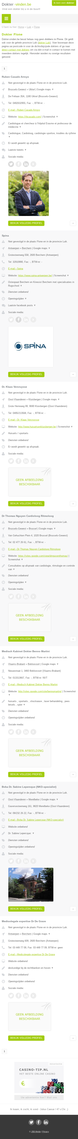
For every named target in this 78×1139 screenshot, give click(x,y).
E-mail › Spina (15, 268)
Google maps (45, 89)
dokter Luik (44, 42)
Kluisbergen (34, 399)
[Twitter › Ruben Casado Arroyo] (11, 164)
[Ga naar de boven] (73, 223)
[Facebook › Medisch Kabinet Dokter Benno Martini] (18, 732)
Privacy (45, 1131)
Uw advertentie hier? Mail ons (39, 1097)
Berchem (26, 248)
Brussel (33, 528)
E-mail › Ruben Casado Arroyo (24, 110)
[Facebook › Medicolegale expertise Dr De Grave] (18, 996)
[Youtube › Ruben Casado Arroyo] (33, 164)
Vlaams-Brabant (16, 664)
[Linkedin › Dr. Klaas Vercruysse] (26, 461)
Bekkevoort (34, 664)
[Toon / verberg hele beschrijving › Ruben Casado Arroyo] (42, 125)
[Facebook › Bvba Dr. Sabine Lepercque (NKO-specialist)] (18, 861)
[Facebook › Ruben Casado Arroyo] (18, 164)
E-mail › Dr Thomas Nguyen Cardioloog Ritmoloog (34, 549)
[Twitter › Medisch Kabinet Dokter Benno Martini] (11, 732)
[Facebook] (39, 1122)
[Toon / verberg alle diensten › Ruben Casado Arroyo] (42, 135)
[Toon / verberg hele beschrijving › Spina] (42, 283)
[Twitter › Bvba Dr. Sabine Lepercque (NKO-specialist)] (11, 861)
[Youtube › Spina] (33, 320)
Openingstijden (17, 298)
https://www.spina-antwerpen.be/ (35, 275)
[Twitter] (31, 1122)
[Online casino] (39, 1063)
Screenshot (50, 116)
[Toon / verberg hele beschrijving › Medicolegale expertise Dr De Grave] (42, 968)
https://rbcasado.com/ (29, 116)
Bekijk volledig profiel (26, 223)
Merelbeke (33, 799)
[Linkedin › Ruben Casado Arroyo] (26, 164)
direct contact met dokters (15, 49)
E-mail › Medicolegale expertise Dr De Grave (31, 954)
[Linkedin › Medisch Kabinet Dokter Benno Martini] (26, 732)
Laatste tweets (17, 149)
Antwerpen (13, 248)
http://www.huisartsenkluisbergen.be (37, 426)
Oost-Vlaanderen (17, 399)
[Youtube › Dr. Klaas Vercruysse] (33, 461)
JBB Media (36, 1131)
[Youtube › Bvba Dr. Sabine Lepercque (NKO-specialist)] (33, 861)
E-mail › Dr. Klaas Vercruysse (23, 419)
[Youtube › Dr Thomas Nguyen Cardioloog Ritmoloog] (33, 596)
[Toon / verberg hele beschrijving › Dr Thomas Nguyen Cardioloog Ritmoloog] (42, 567)
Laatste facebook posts (22, 305)
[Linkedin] (46, 1122)
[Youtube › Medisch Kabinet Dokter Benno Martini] (33, 732)
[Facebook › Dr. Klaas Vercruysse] (18, 461)
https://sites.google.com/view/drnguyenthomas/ (43, 555)
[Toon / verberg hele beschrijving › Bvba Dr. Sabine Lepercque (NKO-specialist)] (42, 833)
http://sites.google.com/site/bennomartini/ (40, 691)
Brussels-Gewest (17, 89)
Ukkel (32, 89)
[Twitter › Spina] (11, 320)
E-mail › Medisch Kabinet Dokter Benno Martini (33, 684)
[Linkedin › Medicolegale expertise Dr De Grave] (26, 996)
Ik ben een (64, 3)
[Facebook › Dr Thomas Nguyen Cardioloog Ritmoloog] (18, 596)
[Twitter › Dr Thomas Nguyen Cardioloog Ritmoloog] (11, 596)
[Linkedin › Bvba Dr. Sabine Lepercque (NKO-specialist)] (26, 861)
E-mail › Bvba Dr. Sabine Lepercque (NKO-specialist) (36, 819)
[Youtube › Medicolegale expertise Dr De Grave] (33, 996)
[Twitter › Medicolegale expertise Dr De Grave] (11, 996)
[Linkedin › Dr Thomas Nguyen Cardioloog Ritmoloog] (26, 596)
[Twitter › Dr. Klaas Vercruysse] (11, 461)
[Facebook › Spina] (18, 320)
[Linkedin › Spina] (26, 320)
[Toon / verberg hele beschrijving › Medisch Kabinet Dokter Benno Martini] (42, 703)
